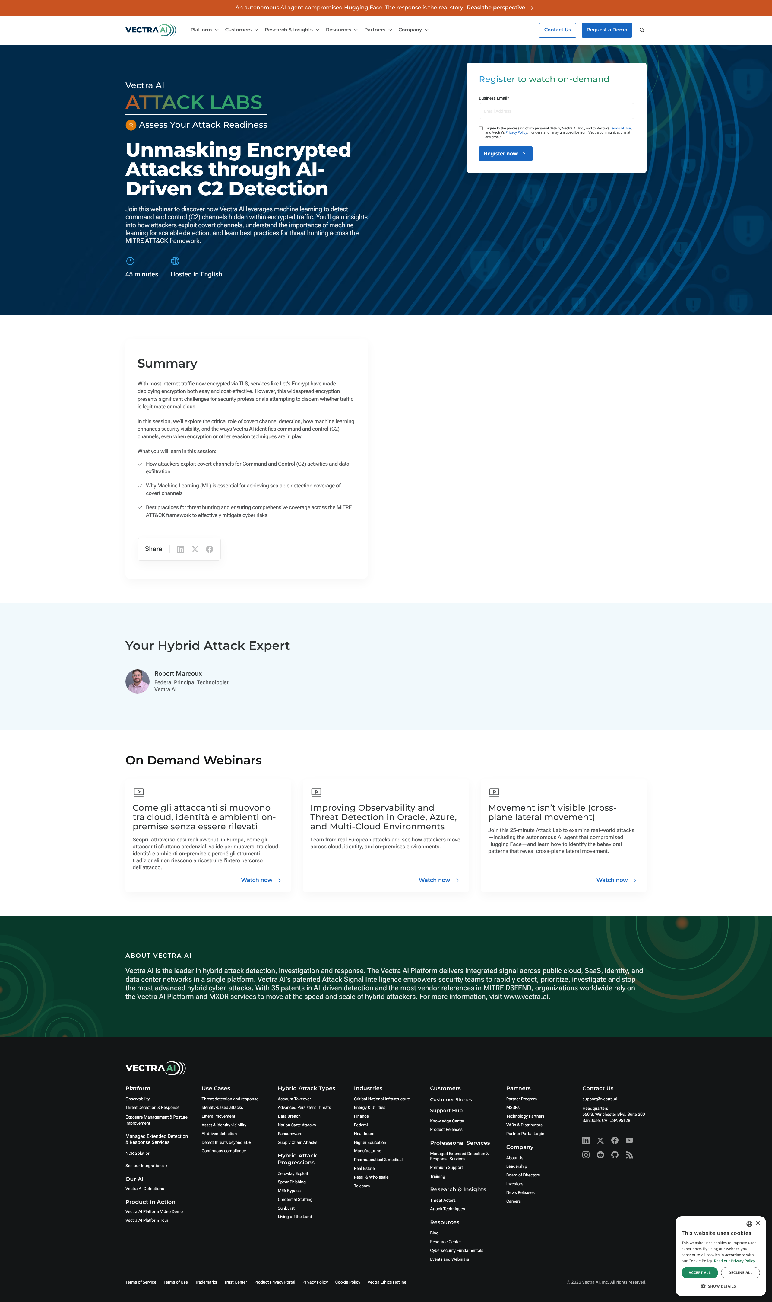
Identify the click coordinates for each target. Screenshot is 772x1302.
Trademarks (206, 1282)
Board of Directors (523, 1175)
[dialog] (721, 1256)
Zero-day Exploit (293, 1173)
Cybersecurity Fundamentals (456, 1250)
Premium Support (446, 1167)
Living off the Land (295, 1216)
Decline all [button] (740, 1272)
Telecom (362, 1186)
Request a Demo (607, 30)
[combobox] (749, 1224)
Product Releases (446, 1129)
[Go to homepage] (150, 30)
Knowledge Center (447, 1121)
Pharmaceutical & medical (378, 1159)
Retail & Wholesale (371, 1177)
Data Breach (289, 1116)
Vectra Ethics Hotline (387, 1282)
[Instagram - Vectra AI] (586, 1154)
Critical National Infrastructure (382, 1099)
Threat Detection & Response (152, 1107)
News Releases (520, 1192)
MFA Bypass (289, 1191)
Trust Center (235, 1282)
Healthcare (364, 1133)
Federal (361, 1125)
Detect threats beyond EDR (227, 1142)
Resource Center (445, 1242)
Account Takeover (294, 1099)
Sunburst (286, 1208)
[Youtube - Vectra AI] (629, 1140)
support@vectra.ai (599, 1099)
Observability (137, 1099)
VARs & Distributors (524, 1125)
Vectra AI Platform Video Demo (154, 1211)
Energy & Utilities (369, 1107)
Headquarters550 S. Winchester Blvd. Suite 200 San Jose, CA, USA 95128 (613, 1114)
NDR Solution (137, 1153)
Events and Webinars (449, 1259)
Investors (514, 1184)
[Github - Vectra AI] (615, 1154)
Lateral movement (218, 1116)
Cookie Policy (347, 1282)
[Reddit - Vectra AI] (600, 1154)
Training (437, 1176)
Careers (513, 1201)
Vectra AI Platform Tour (146, 1220)
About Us (515, 1158)
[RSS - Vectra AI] (629, 1154)
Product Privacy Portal (274, 1282)
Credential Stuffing (295, 1199)
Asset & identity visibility (224, 1125)
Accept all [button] (700, 1272)
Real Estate (364, 1168)
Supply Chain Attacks (297, 1142)
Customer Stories (451, 1100)
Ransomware (290, 1133)
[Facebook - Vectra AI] (615, 1140)
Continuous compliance (224, 1151)
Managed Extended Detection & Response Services (156, 1139)
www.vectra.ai (526, 996)
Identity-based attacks (222, 1107)
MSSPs (513, 1107)
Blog (434, 1233)
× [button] (757, 1223)
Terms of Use (620, 128)
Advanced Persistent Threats (304, 1107)
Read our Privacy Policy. (735, 1260)
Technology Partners (525, 1116)
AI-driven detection (219, 1133)
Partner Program (521, 1099)
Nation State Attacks (297, 1125)
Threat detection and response (230, 1099)
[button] (721, 1286)
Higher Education (370, 1142)
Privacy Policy (516, 132)
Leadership (516, 1166)
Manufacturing (367, 1151)
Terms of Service (140, 1282)
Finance (361, 1116)
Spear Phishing (292, 1182)
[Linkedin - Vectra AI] (586, 1140)
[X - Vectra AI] (600, 1140)
